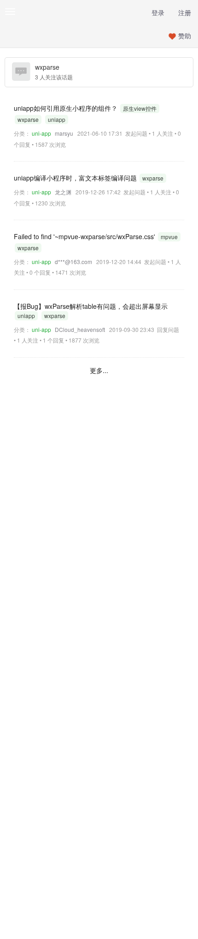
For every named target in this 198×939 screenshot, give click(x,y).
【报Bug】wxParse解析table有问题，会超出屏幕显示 (91, 306)
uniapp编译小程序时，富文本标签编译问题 (76, 177)
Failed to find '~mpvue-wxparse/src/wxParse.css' (85, 236)
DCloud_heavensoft (80, 329)
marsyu (64, 133)
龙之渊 (63, 192)
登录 (157, 12)
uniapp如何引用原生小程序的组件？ (66, 108)
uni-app (41, 133)
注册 (184, 12)
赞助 (184, 35)
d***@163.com (73, 261)
